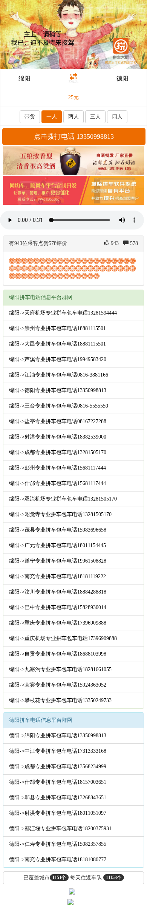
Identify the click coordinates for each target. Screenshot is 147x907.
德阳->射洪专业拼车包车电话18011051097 (57, 813)
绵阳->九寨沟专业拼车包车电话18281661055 (60, 669)
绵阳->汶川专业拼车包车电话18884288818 (57, 592)
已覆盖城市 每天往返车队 (72, 878)
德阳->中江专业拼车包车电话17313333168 (57, 751)
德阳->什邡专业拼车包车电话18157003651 (57, 782)
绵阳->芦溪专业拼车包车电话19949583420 (57, 359)
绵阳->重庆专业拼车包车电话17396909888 (57, 623)
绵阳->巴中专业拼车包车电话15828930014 (57, 607)
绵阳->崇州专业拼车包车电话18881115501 (57, 328)
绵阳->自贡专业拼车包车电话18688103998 (57, 654)
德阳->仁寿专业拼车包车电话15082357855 (57, 844)
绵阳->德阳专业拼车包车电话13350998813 (57, 390)
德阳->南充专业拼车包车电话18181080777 (57, 859)
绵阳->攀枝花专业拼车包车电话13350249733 (60, 700)
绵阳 (24, 78)
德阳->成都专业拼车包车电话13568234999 (57, 766)
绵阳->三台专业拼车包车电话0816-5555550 (58, 406)
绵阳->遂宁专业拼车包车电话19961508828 (57, 561)
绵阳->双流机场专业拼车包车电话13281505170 (63, 499)
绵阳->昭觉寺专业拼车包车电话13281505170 (60, 514)
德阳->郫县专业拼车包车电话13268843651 (57, 797)
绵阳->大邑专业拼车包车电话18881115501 (57, 344)
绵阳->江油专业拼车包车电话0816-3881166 (58, 375)
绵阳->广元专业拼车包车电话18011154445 (57, 545)
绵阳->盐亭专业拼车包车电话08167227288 (57, 421)
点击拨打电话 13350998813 (74, 136)
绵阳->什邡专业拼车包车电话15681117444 (57, 483)
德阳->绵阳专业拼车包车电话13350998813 (57, 735)
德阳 (122, 78)
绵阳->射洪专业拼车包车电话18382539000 (57, 437)
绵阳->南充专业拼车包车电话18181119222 (57, 576)
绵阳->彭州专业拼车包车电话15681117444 (57, 468)
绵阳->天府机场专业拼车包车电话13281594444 (63, 313)
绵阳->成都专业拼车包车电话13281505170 (57, 452)
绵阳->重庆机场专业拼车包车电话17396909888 (63, 638)
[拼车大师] (73, 34)
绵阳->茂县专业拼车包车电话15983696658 (57, 530)
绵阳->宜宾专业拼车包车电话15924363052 (57, 685)
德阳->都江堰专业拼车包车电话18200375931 (60, 828)
